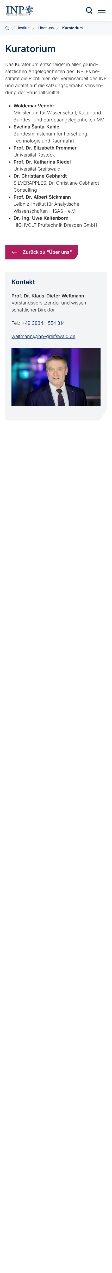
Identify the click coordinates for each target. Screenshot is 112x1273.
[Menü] (101, 10)
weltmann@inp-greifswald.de (43, 336)
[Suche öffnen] (89, 10)
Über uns (46, 27)
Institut (24, 27)
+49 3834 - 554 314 (43, 323)
